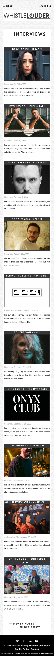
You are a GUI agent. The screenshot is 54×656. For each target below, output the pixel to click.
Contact (35, 649)
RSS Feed (33, 645)
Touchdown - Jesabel (27, 49)
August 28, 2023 (28, 537)
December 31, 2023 (22, 367)
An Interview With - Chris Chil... (27, 502)
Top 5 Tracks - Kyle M (27, 219)
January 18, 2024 (21, 254)
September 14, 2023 (22, 424)
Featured (8, 84)
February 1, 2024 (21, 197)
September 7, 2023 (22, 480)
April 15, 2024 (20, 141)
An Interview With (12, 537)
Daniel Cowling (14, 653)
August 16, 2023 (21, 597)
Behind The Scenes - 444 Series (27, 275)
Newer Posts (23, 623)
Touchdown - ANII (27, 332)
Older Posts (30, 627)
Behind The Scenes (12, 310)
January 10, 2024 (30, 310)
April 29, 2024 (20, 84)
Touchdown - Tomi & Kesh (27, 105)
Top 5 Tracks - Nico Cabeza (27, 162)
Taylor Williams (47, 653)
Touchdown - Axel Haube (27, 445)
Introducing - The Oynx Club (27, 389)
